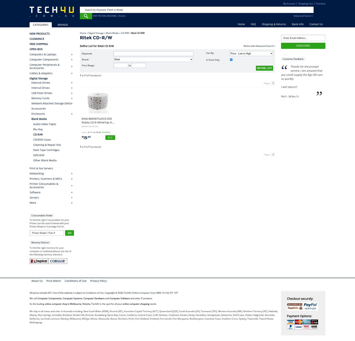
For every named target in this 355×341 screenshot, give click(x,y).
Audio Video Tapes (44, 124)
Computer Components (44, 59)
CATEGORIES (40, 24)
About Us (37, 281)
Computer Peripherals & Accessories (45, 66)
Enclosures (38, 113)
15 (86, 137)
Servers (34, 197)
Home (241, 24)
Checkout (320, 3)
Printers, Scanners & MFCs (46, 178)
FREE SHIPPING (39, 44)
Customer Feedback (293, 59)
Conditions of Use (76, 281)
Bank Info (298, 24)
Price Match (53, 281)
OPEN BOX (36, 49)
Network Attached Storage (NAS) (51, 103)
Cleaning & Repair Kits (47, 145)
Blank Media (112, 33)
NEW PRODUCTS (40, 33)
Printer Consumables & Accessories (44, 185)
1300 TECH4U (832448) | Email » (109, 15)
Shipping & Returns (274, 24)
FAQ (253, 24)
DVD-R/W (38, 155)
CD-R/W (125, 33)
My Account (289, 3)
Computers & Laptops (43, 54)
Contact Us (316, 24)
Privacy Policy (98, 281)
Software (35, 192)
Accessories (38, 108)
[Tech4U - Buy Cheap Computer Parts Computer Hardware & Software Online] (52, 14)
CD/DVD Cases (42, 139)
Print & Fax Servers (41, 168)
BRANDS (63, 24)
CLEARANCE (37, 39)
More (33, 202)
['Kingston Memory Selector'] (39, 263)
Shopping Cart (305, 3)
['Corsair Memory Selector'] (58, 263)
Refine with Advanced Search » (259, 46)
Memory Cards (40, 98)
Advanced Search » (303, 15)
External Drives (40, 82)
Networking (37, 173)
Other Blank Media (45, 160)
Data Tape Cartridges (46, 150)
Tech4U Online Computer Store (140, 292)
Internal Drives (40, 88)
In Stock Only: (213, 59)
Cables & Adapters (41, 73)
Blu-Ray (38, 129)
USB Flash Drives (41, 93)
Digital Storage (96, 33)
